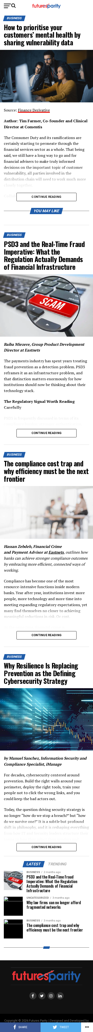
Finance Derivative (34, 110)
